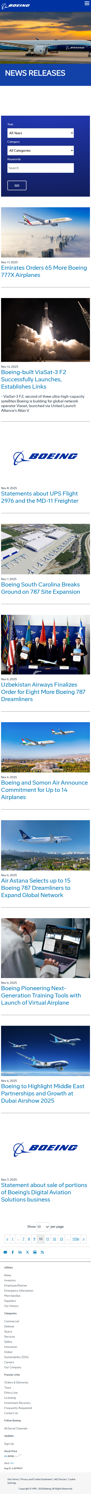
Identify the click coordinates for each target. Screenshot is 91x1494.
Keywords (14, 159)
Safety (8, 1341)
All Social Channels (15, 1428)
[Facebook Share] (13, 1252)
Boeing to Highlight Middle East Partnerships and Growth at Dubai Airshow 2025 (42, 1093)
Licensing (10, 1397)
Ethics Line (11, 1392)
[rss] (42, 1252)
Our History (11, 1306)
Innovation (10, 1346)
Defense (9, 1326)
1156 (75, 1239)
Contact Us (11, 1413)
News (7, 1275)
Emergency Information (18, 1290)
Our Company (12, 1367)
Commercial (11, 1321)
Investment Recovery (17, 1403)
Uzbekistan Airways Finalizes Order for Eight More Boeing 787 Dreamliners (43, 692)
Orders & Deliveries (16, 1382)
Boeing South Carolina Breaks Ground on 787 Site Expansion (40, 588)
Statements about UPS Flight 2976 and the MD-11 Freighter (40, 497)
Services (9, 1336)
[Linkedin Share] (20, 1252)
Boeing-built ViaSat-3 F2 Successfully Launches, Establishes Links (33, 379)
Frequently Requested (18, 1408)
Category (13, 142)
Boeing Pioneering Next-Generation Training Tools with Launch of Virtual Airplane (41, 995)
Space (8, 1331)
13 (61, 1239)
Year (10, 124)
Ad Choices (60, 1479)
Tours (7, 1387)
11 (47, 1239)
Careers (9, 1362)
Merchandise (12, 1295)
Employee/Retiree (15, 1285)
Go (17, 185)
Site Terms (12, 1479)
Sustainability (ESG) (16, 1357)
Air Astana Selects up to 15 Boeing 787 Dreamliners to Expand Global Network (35, 888)
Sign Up (9, 1443)
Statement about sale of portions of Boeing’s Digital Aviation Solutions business (44, 1192)
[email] (5, 1252)
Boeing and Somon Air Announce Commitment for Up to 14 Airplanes (44, 790)
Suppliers (10, 1300)
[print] (35, 1252)
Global (8, 1352)
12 (54, 1239)
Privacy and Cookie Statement (36, 1479)
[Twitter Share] (27, 1252)
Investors (10, 1280)
